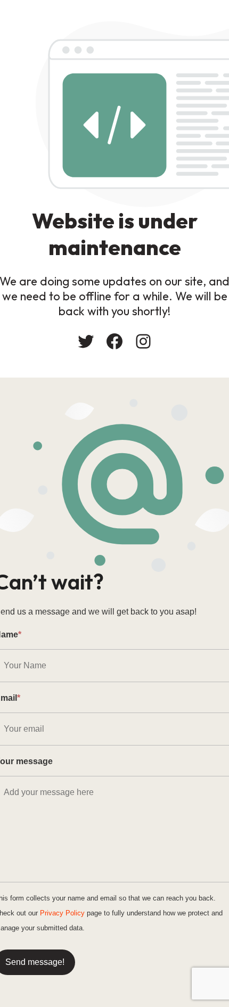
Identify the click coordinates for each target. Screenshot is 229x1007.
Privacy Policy (62, 913)
